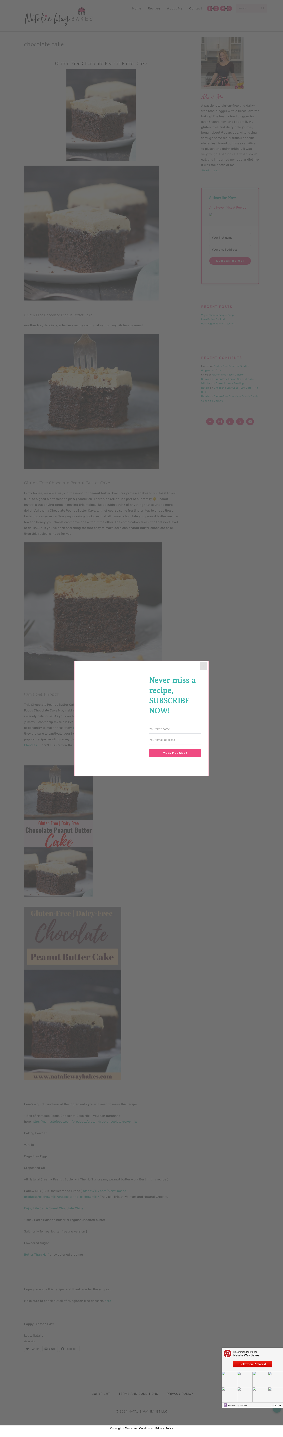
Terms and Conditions (139, 1428)
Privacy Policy (164, 1428)
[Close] (203, 666)
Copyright (116, 1428)
